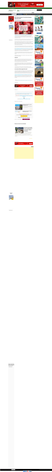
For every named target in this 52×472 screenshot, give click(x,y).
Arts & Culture (29, 12)
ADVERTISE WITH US (12, 8)
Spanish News (14, 12)
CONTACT (10, 8)
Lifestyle (22, 12)
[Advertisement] (24, 153)
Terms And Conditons (41, 469)
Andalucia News (10, 12)
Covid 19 (17, 12)
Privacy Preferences (13, 469)
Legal (46, 469)
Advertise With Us (50, 469)
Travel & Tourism (25, 12)
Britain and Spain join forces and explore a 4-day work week (25, 80)
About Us (47, 469)
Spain (23, 21)
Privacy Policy (44, 469)
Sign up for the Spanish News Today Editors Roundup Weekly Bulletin (24, 93)
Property (19, 12)
